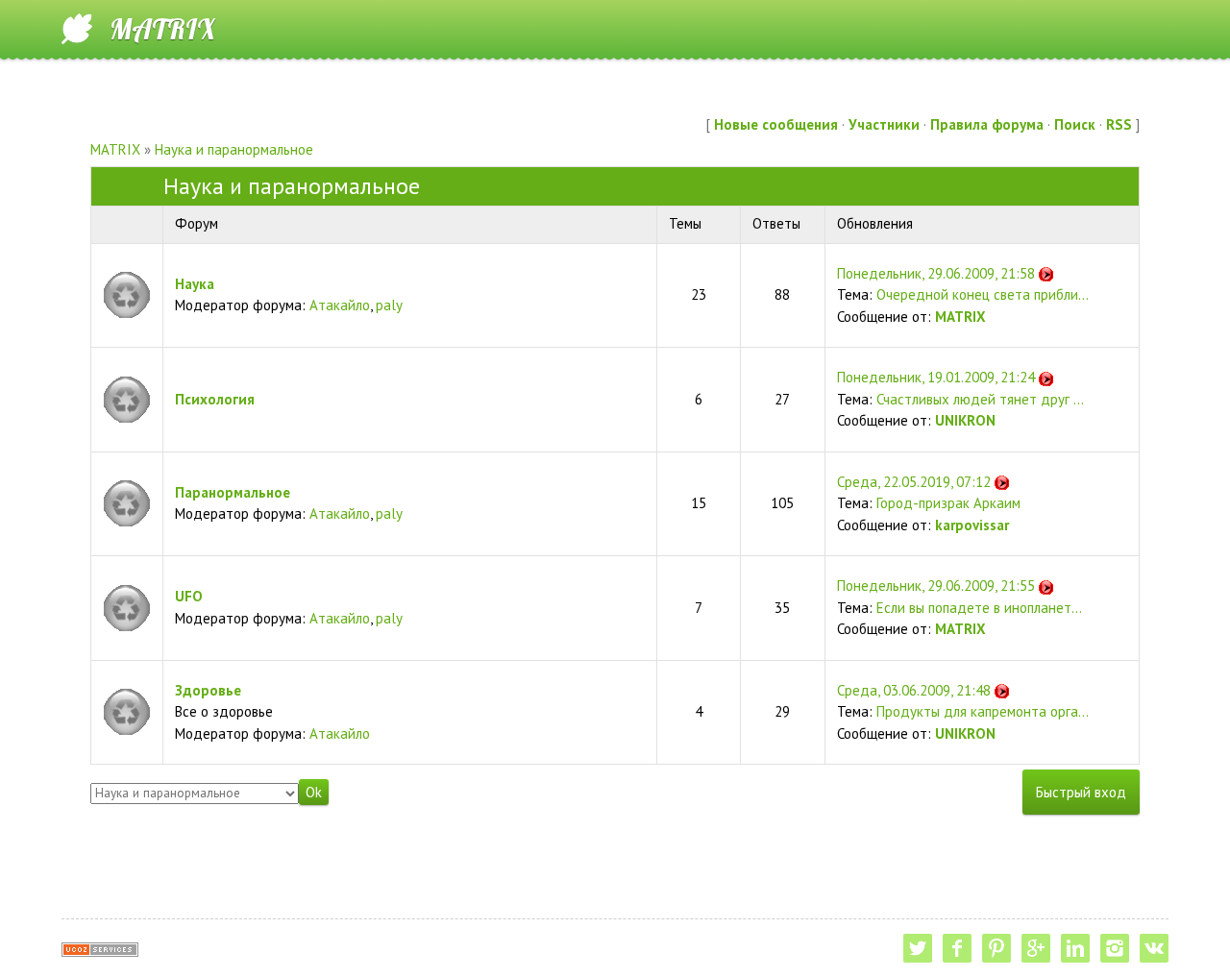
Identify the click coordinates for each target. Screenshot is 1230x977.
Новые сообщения (776, 124)
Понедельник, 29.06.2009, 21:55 (936, 585)
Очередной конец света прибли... (982, 294)
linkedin (1075, 948)
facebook (957, 948)
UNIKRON (965, 420)
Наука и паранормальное (234, 149)
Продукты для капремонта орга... (982, 711)
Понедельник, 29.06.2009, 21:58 (936, 273)
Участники (884, 124)
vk (1154, 948)
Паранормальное (232, 492)
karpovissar (972, 525)
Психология (215, 399)
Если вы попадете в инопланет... (979, 607)
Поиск (1074, 124)
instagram (1114, 948)
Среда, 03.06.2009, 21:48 (914, 690)
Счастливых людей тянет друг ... (980, 399)
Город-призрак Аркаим (948, 503)
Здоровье (208, 690)
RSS (1119, 124)
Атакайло (339, 305)
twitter (917, 948)
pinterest (996, 948)
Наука (194, 284)
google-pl (1035, 948)
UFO (189, 596)
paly (389, 305)
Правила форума (987, 124)
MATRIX (162, 29)
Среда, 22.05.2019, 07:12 (914, 482)
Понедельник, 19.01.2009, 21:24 (936, 377)
